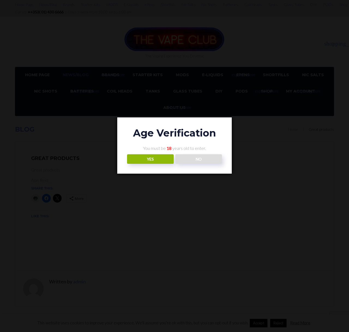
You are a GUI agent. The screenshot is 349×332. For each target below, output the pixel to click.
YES (150, 159)
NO (199, 159)
